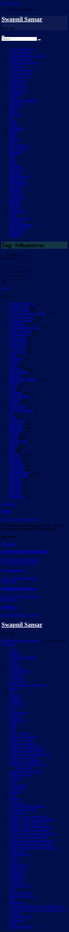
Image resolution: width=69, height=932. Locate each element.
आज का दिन (16, 104)
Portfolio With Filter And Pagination (31, 844)
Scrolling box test (19, 885)
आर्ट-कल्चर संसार (19, 146)
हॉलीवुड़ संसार (17, 180)
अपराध (13, 111)
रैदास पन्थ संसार (18, 229)
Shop (12, 889)
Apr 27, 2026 (10, 578)
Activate (14, 661)
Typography (16, 920)
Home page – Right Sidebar (26, 771)
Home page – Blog (20, 740)
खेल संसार (15, 114)
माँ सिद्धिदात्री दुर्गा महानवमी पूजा (19, 589)
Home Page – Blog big (23, 743)
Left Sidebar (16, 788)
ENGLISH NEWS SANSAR (27, 56)
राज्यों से (13, 125)
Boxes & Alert (18, 681)
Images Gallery (18, 785)
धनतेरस (6, 511)
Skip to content (11, 3)
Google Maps (17, 719)
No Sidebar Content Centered (27, 806)
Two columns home (21, 916)
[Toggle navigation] (3, 36)
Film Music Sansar (20, 59)
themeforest (16, 903)
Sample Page (17, 871)
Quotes (13, 858)
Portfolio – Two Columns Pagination (31, 840)
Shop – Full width (20, 892)
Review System (18, 864)
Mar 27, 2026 (10, 596)
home (12, 730)
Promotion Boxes (19, 854)
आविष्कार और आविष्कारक (23, 101)
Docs (12, 709)
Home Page (24, 768)
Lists (12, 795)
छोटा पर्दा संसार (17, 149)
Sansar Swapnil (28, 559)
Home (13, 650)
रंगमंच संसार (16, 194)
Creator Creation (19, 52)
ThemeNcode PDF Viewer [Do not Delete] (35, 906)
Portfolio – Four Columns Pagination (31, 820)
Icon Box (15, 778)
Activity (14, 664)
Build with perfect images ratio (27, 685)
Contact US (16, 705)
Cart (11, 692)
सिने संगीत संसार (18, 184)
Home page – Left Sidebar (25, 761)
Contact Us (16, 702)
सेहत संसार (15, 204)
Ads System (16, 667)
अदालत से (14, 107)
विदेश (12, 135)
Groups (13, 723)
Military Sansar (18, 341)
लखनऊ (13, 97)
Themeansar (9, 644)
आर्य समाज (15, 190)
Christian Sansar (19, 306)
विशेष (12, 142)
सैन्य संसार (15, 166)
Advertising (16, 674)
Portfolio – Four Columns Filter (28, 816)
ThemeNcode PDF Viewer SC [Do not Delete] (37, 909)
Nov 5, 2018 (9, 519)
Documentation (18, 712)
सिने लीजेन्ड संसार (19, 177)
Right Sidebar (17, 868)
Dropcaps (15, 716)
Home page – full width (23, 757)
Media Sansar (17, 80)
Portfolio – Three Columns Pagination (32, 833)
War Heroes (16, 358)
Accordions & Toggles (23, 657)
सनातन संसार (16, 211)
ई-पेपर (12, 156)
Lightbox (14, 792)
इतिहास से (14, 201)
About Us (15, 654)
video (12, 159)
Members (15, 799)
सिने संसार (15, 173)
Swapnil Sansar (22, 19)
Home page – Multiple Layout (27, 764)
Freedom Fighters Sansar (24, 63)
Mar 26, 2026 (10, 615)
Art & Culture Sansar (22, 49)
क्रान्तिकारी (15, 94)
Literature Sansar (19, 76)
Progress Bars (17, 851)
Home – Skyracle (19, 733)
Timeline (14, 913)
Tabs (12, 899)
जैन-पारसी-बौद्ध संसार (21, 225)
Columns (14, 699)
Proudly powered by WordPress (21, 640)
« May (5, 288)
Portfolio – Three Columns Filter (29, 830)
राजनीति (13, 132)
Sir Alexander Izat (13, 570)
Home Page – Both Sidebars (26, 750)
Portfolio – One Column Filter (27, 823)
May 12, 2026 (10, 559)
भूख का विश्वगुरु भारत (21, 927)
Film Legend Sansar (21, 69)
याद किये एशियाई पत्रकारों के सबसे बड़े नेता (25, 552)
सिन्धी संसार (16, 232)
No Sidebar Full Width (23, 809)
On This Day (17, 87)
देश (11, 118)
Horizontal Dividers (21, 775)
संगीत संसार (15, 187)
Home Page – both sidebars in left (29, 754)
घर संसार (14, 208)
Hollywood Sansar (20, 73)
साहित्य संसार (16, 197)
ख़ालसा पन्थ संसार (19, 218)
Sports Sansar (17, 90)
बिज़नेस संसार (17, 128)
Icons (12, 782)
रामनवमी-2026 (10, 607)
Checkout (15, 695)
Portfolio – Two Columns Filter (28, 837)
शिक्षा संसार (15, 152)
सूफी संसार (15, 235)
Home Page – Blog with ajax (26, 747)
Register (14, 861)
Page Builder (17, 813)
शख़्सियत (14, 139)
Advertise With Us (20, 671)
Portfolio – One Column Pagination (30, 826)
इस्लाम (12, 215)
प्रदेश (12, 121)
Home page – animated (23, 737)
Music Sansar (17, 83)
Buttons (14, 688)
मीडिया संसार (16, 170)
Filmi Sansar (16, 66)
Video (12, 923)
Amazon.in (16, 678)
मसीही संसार (16, 222)
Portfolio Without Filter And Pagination (33, 847)
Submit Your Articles (21, 896)
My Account (16, 802)
